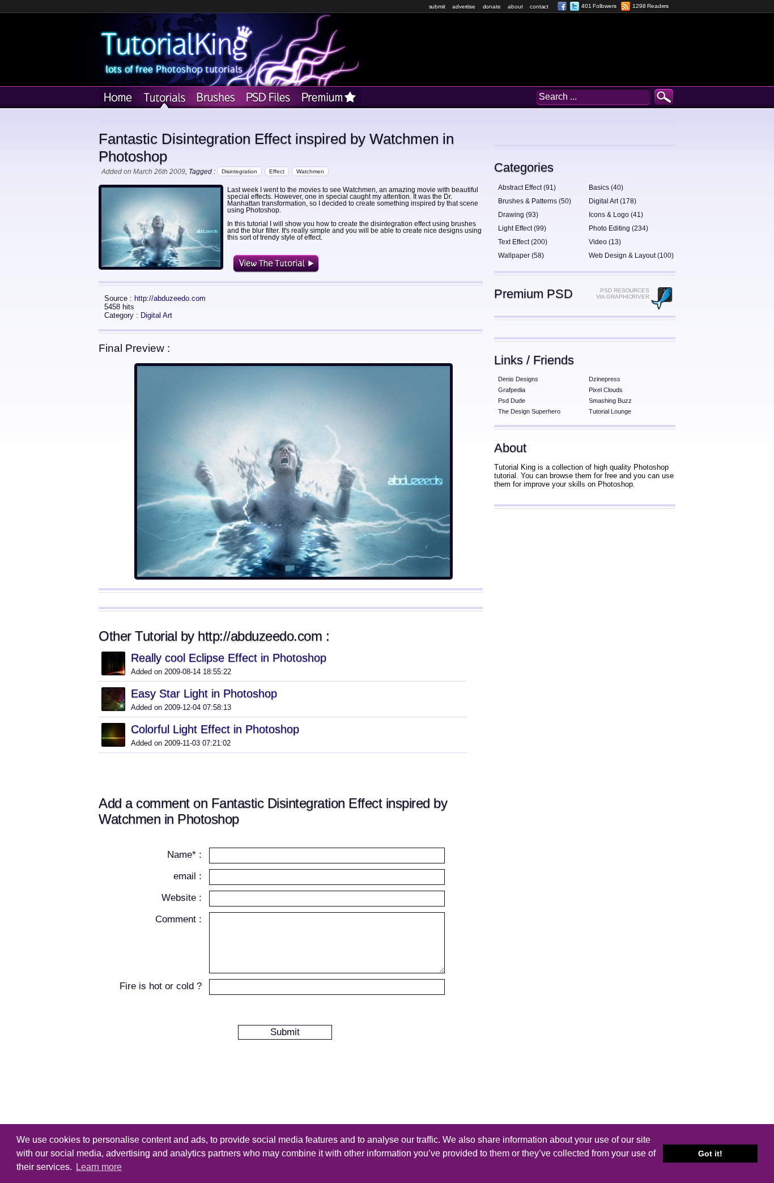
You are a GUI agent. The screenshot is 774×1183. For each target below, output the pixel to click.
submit (437, 6)
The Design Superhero (529, 411)
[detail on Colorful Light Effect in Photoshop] (113, 743)
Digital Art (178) (612, 201)
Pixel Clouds (606, 389)
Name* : (184, 854)
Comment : (178, 919)
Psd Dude (511, 400)
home (118, 98)
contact (539, 6)
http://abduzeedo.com (170, 298)
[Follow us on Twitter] (574, 6)
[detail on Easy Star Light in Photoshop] (113, 708)
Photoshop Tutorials (163, 98)
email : (187, 876)
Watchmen (310, 171)
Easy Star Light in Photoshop (204, 693)
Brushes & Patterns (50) (534, 201)
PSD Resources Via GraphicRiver (622, 293)
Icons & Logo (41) (616, 215)
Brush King (214, 98)
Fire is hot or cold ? (161, 986)
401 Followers (598, 6)
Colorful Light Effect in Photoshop (215, 729)
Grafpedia (511, 389)
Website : (181, 897)
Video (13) (605, 242)
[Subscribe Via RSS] (625, 6)
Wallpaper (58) (521, 255)
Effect (276, 171)
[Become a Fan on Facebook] (562, 6)
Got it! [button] (710, 1153)
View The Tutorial (276, 264)
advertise (463, 6)
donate (492, 6)
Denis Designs (518, 379)
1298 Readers (650, 6)
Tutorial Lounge (610, 411)
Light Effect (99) (522, 228)
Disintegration (239, 171)
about (515, 6)
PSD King (267, 98)
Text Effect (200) (522, 242)
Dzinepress (604, 379)
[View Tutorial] (293, 577)
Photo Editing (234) (618, 228)
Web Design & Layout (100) (631, 255)
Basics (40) (606, 188)
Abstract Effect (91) (527, 188)
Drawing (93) (518, 215)
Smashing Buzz (610, 400)
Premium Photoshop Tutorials (329, 98)
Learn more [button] (99, 1167)
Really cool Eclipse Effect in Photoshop (228, 658)
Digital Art (156, 315)
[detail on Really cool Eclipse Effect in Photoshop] (113, 672)
